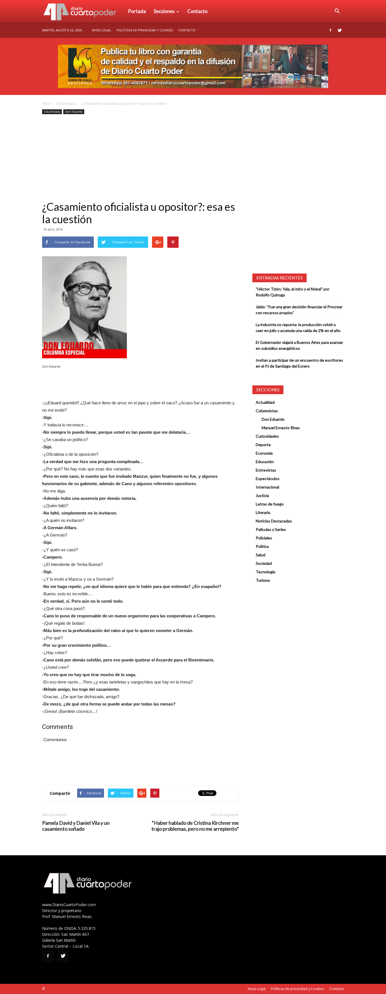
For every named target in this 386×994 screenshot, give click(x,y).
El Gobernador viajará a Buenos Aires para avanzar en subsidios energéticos (299, 345)
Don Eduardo (74, 112)
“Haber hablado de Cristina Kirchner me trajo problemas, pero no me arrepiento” (195, 826)
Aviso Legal (101, 30)
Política (262, 546)
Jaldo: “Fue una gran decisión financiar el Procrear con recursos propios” (299, 309)
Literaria (263, 512)
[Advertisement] (140, 158)
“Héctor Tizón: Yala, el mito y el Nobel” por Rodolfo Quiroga (292, 292)
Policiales (264, 537)
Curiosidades (267, 436)
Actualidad (265, 402)
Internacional (267, 487)
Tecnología (265, 571)
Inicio (46, 103)
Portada (137, 11)
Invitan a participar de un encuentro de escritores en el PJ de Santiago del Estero (299, 363)
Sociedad (264, 563)
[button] (337, 11)
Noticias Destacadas (274, 520)
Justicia (262, 495)
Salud (260, 554)
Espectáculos (267, 478)
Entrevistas (266, 470)
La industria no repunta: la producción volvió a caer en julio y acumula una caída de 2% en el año (298, 327)
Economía (264, 453)
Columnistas (66, 103)
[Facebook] (330, 30)
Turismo (263, 580)
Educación (265, 461)
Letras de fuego (270, 504)
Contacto (197, 11)
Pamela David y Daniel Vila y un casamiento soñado (76, 826)
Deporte (263, 444)
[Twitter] (339, 30)
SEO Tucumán (57, 988)
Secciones (164, 11)
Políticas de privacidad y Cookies (145, 30)
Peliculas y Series (271, 529)
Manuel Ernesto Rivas (281, 427)
